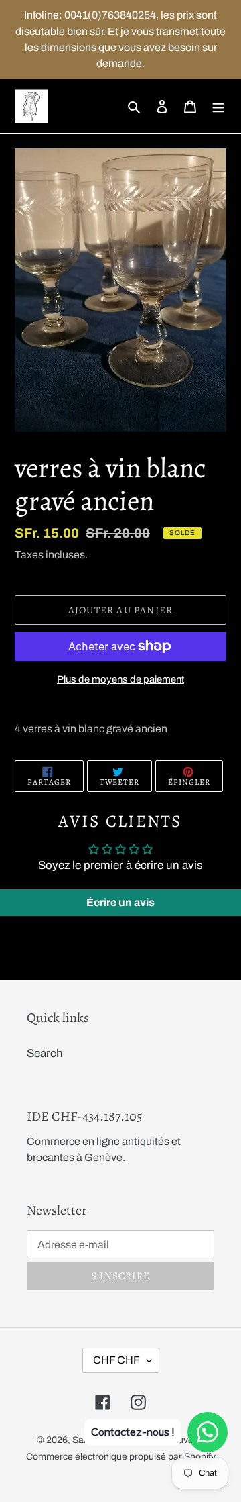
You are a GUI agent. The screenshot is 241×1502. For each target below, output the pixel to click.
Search (45, 1053)
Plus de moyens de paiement (120, 679)
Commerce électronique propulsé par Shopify (121, 1457)
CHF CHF (116, 1360)
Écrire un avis (120, 902)
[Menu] (218, 106)
